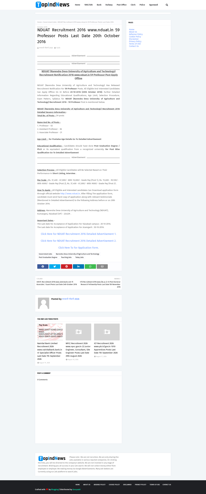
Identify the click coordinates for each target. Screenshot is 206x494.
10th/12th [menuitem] (88, 5)
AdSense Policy (136, 34)
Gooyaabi (77, 489)
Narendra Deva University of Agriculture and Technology (77, 254)
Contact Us (134, 46)
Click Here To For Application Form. (78, 247)
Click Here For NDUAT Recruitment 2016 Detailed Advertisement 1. (78, 233)
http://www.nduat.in (70, 193)
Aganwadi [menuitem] (153, 5)
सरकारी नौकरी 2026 (46, 48)
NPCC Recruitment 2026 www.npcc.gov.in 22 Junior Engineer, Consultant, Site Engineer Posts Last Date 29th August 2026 (78, 349)
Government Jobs (49, 22)
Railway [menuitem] (109, 5)
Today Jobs (79, 257)
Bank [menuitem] (99, 5)
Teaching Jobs (66, 257)
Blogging (55, 489)
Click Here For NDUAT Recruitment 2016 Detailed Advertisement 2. (78, 240)
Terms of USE (135, 44)
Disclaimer (134, 39)
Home (39, 22)
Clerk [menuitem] (133, 5)
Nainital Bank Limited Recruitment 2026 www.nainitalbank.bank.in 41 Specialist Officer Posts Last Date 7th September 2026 (49, 351)
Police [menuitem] (142, 5)
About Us (133, 32)
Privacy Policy (135, 41)
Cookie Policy (135, 36)
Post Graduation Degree (48, 257)
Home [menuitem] (77, 5)
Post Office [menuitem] (122, 5)
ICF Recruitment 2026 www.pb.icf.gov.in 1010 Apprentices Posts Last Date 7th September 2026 (106, 348)
